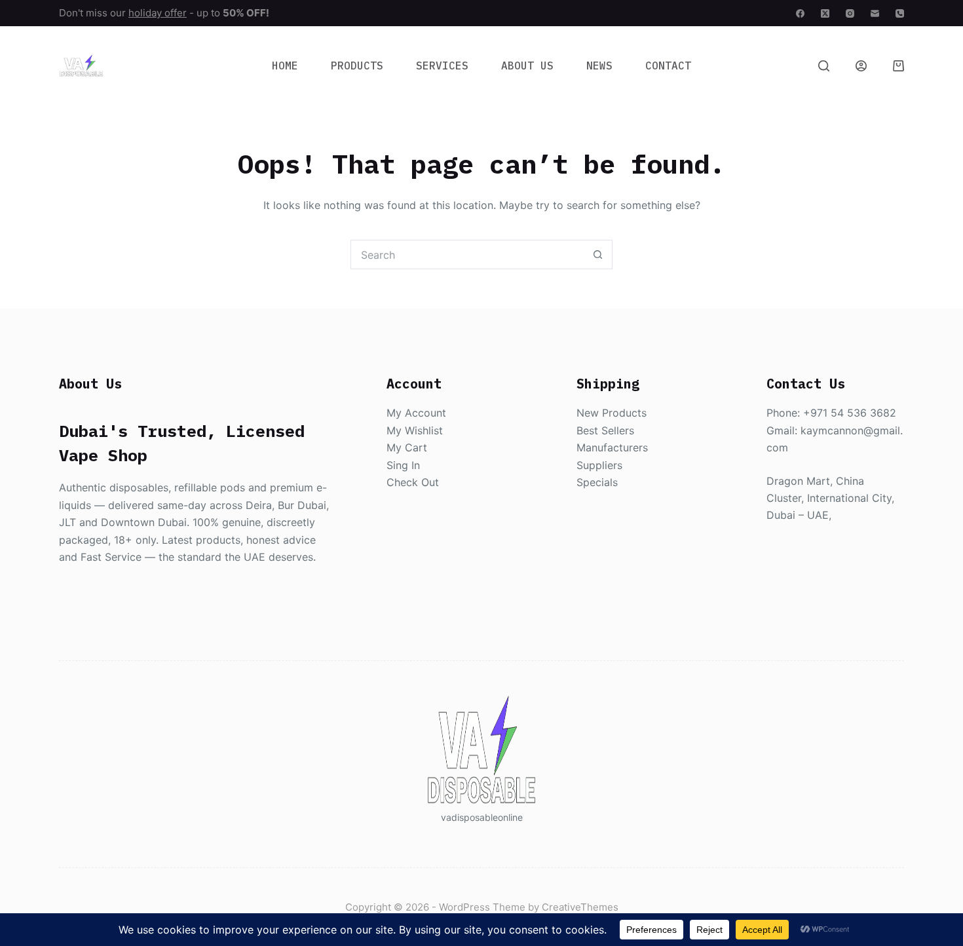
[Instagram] (850, 13)
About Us (527, 65)
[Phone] (900, 13)
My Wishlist (415, 430)
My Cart (407, 447)
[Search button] (598, 254)
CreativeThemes (580, 907)
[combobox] (467, 254)
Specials (597, 482)
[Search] (823, 65)
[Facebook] (800, 13)
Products (357, 65)
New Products (611, 412)
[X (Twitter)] (825, 13)
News (599, 65)
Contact (668, 65)
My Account (416, 412)
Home (285, 65)
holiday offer (157, 13)
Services (442, 65)
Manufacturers (612, 447)
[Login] (861, 65)
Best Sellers (605, 430)
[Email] (875, 13)
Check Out (413, 482)
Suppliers (599, 465)
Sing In (403, 465)
